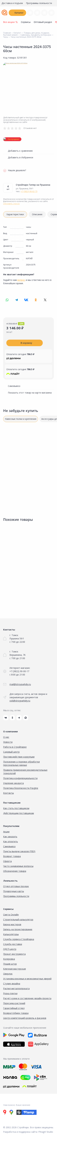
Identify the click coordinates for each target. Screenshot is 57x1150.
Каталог (19, 12)
